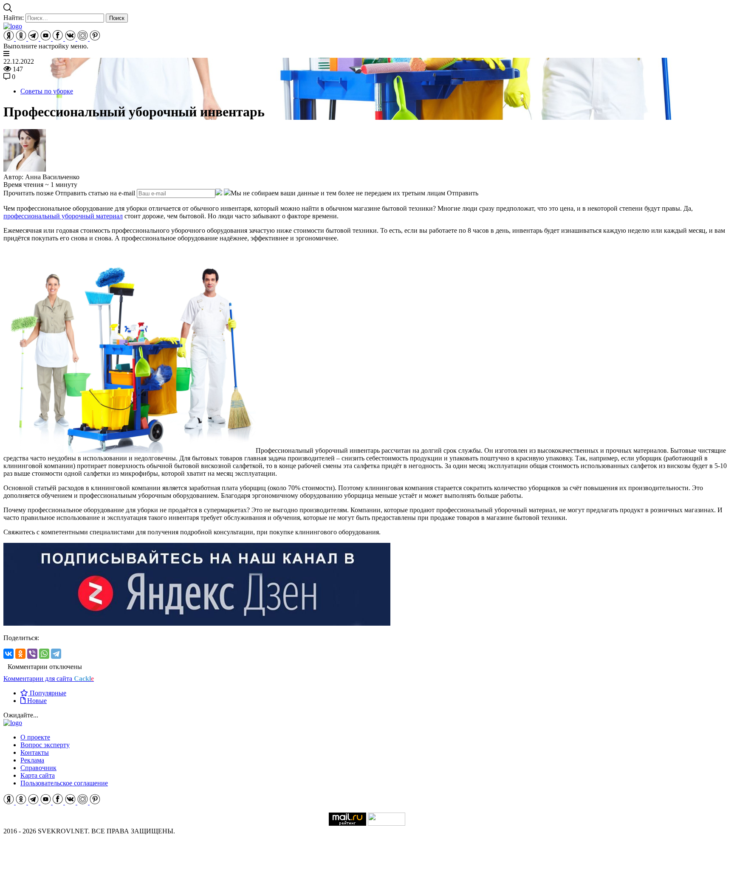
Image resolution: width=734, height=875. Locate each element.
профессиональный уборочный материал (63, 216)
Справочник (38, 767)
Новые (36, 700)
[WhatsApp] (44, 654)
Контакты (34, 752)
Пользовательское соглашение (64, 783)
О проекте (35, 737)
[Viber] (32, 654)
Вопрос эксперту (45, 744)
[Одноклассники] (20, 654)
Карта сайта (37, 775)
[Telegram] (56, 654)
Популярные (47, 693)
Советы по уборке (46, 91)
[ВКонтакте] (8, 654)
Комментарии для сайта (48, 678)
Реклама (32, 760)
